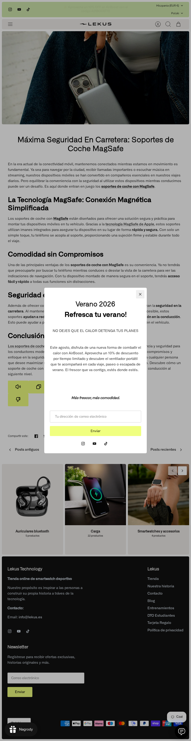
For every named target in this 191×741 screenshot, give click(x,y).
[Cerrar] (140, 294)
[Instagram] (83, 444)
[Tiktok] (105, 444)
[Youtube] (94, 444)
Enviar (95, 431)
